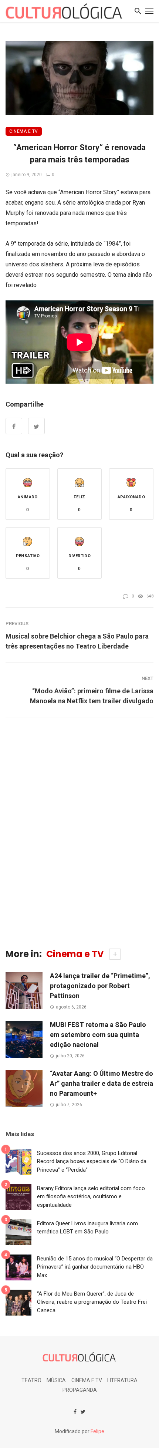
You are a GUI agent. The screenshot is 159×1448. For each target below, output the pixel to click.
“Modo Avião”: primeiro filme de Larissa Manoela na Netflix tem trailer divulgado (91, 696)
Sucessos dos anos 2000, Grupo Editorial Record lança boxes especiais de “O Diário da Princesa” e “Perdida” (91, 1161)
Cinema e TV (23, 131)
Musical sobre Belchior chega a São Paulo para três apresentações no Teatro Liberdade (77, 641)
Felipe (97, 1431)
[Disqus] (79, 832)
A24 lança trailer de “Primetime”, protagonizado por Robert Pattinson (100, 986)
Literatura (122, 1380)
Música (56, 1380)
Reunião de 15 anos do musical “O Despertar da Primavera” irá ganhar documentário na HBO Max (95, 1267)
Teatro (31, 1380)
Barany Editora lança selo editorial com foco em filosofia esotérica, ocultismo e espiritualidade (91, 1196)
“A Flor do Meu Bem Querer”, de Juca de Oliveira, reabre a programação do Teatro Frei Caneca (92, 1302)
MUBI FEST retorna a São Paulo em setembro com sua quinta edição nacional (98, 1034)
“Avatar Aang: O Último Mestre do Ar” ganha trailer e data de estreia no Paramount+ (101, 1083)
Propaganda (79, 1390)
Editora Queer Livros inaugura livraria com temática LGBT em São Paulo (87, 1227)
